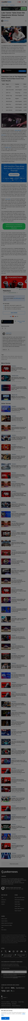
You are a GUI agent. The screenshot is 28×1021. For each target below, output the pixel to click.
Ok (5, 1018)
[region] (14, 1015)
